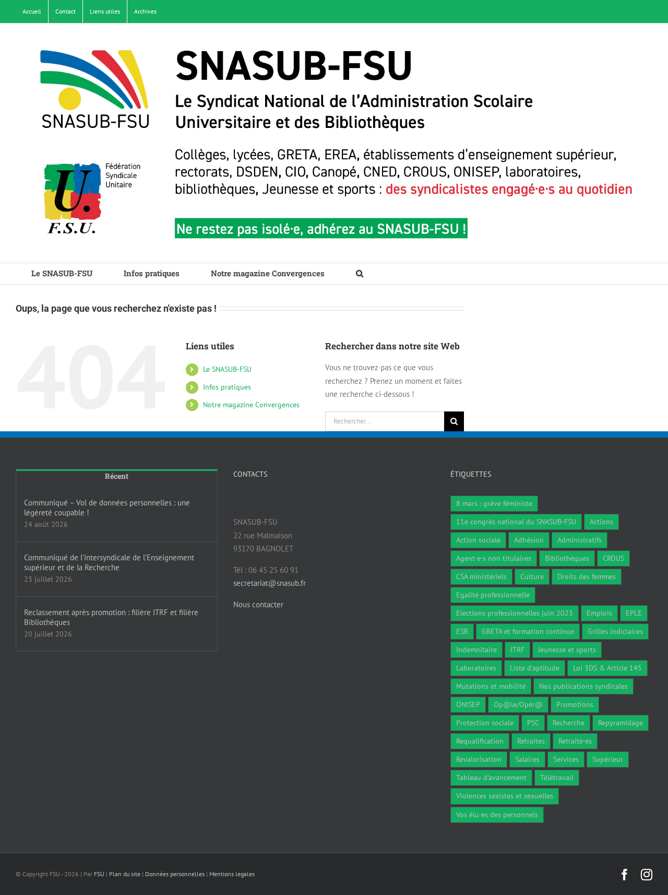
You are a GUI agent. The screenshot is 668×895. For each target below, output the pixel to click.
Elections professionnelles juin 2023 (514, 613)
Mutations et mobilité (491, 686)
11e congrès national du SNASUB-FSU (516, 521)
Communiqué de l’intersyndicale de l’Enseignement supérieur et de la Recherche (109, 562)
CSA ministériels (481, 576)
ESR (462, 631)
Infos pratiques (227, 387)
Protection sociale (485, 722)
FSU (99, 874)
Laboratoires (476, 668)
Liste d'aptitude (534, 668)
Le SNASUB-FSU (227, 369)
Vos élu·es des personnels (497, 814)
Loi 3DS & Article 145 (607, 668)
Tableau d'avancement (491, 777)
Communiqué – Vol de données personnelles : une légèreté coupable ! (107, 507)
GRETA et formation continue (528, 631)
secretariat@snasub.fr (269, 583)
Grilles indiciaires (615, 631)
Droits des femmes (586, 576)
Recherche (568, 722)
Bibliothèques (567, 558)
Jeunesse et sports (567, 649)
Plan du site (124, 874)
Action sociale (478, 540)
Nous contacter (258, 604)
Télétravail (557, 777)
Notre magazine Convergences (251, 404)
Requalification (480, 741)
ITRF (517, 649)
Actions (601, 521)
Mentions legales (232, 874)
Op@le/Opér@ (518, 704)
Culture (532, 576)
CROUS (613, 558)
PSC (533, 722)
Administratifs (579, 540)
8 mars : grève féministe (494, 503)
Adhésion (529, 540)
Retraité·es (575, 741)
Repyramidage (620, 722)
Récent (116, 476)
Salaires (527, 759)
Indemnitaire (476, 649)
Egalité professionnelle (493, 594)
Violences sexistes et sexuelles (504, 795)
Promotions (574, 704)
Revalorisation (479, 759)
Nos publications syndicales (583, 686)
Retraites (531, 741)
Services (566, 759)
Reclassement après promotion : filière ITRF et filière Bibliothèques (111, 617)
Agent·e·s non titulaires (493, 558)
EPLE (634, 613)
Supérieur (607, 759)
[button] (359, 273)
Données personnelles (175, 874)
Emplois (599, 613)
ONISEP (468, 704)
